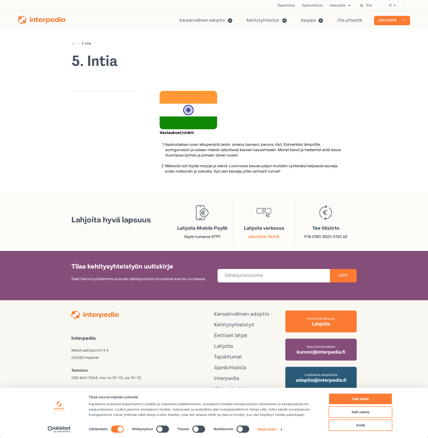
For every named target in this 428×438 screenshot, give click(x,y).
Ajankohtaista (312, 5)
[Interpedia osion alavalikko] (349, 5)
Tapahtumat (286, 5)
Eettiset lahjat (230, 335)
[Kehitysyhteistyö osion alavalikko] (284, 20)
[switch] (162, 429)
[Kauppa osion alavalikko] (321, 20)
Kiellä (360, 425)
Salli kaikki (360, 399)
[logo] (142, 315)
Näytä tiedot (266, 429)
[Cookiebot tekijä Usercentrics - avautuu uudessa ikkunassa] (59, 429)
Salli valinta (360, 412)
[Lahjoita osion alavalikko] (403, 20)
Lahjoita (388, 20)
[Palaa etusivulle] (41, 20)
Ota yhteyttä (349, 20)
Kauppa (308, 20)
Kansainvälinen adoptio (202, 20)
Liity (343, 275)
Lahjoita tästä (264, 237)
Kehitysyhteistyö (263, 20)
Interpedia (338, 5)
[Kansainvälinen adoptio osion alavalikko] (230, 20)
